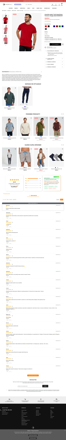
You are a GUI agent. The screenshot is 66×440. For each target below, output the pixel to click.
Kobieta (51, 411)
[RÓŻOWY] (25, 167)
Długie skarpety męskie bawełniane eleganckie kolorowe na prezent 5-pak (56, 168)
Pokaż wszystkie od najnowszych (33, 375)
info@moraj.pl (4, 411)
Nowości (51, 417)
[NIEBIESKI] (24, 136)
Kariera (22, 417)
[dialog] (33, 434)
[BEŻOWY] (26, 167)
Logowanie (37, 410)
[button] (59, 4)
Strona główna (4, 10)
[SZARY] (39, 136)
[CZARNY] (8, 167)
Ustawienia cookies (24, 424)
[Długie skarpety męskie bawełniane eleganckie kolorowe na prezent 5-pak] (56, 157)
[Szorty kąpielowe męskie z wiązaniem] (9, 157)
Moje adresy (37, 415)
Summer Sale (52, 416)
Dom (51, 415)
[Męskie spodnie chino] (25, 96)
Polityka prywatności (24, 412)
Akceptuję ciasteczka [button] (33, 435)
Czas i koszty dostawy (24, 416)
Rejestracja (37, 411)
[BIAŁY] (9, 136)
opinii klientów (14, 183)
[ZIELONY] (25, 106)
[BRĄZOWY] (42, 136)
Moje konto (37, 412)
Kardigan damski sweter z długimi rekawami (25, 168)
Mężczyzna (9, 10)
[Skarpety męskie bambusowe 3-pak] (40, 157)
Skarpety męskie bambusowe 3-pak (41, 168)
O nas (22, 411)
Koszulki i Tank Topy (20, 10)
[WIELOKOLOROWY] (56, 167)
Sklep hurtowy (24, 422)
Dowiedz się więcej (48, 433)
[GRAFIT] (41, 136)
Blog (51, 410)
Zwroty (22, 415)
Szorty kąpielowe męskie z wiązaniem (9, 168)
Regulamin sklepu (24, 410)
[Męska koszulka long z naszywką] (9, 126)
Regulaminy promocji (24, 423)
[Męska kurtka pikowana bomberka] (9, 96)
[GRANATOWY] (24, 106)
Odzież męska (14, 10)
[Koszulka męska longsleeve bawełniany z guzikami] (56, 126)
